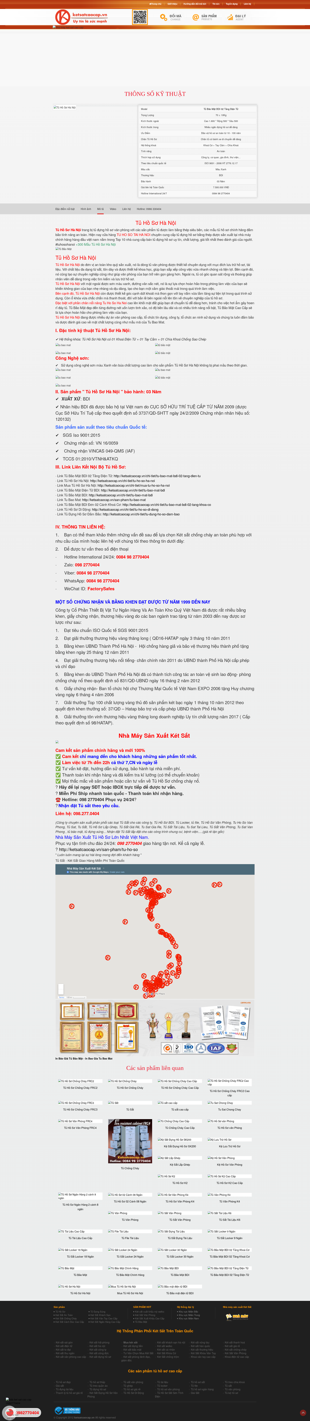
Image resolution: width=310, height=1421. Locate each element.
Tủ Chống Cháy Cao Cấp (180, 1128)
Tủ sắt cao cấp (180, 1109)
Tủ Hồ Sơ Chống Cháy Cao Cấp (180, 1087)
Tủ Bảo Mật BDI (180, 1275)
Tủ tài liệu (162, 1382)
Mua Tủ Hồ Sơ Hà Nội (130, 1293)
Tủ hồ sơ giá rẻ (131, 1389)
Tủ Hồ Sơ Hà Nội (80, 1293)
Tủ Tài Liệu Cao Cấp (80, 1238)
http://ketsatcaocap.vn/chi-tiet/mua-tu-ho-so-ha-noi (134, 485)
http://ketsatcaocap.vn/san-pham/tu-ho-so (98, 849)
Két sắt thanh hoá (235, 1342)
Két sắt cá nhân (166, 1349)
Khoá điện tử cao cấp (237, 1357)
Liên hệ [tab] (126, 209)
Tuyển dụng (232, 3)
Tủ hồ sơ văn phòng (168, 1389)
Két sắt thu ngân (65, 1353)
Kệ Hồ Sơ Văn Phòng (229, 1164)
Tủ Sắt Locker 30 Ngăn (179, 1256)
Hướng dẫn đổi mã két (195, 3)
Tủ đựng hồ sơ (98, 1389)
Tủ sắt (228, 1385)
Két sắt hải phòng (99, 1342)
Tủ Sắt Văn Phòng (180, 1219)
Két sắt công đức (99, 1353)
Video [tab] (113, 209)
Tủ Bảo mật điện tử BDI (180, 1293)
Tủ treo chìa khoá (235, 1382)
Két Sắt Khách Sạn (100, 1315)
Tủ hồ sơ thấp (97, 1382)
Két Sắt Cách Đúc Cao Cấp (69, 1321)
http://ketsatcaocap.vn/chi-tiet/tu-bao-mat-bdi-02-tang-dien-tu (157, 475)
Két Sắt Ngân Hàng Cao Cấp (105, 1321)
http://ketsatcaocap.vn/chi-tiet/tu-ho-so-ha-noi (122, 480)
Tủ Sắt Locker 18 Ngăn (80, 1256)
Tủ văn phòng (232, 1389)
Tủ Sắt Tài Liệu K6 (229, 1219)
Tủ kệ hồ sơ (231, 1393)
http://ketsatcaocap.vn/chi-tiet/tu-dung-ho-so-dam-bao (141, 514)
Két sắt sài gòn (64, 1342)
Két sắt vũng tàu (200, 1342)
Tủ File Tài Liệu (130, 1238)
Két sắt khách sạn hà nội (171, 1342)
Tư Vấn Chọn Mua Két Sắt (138, 1353)
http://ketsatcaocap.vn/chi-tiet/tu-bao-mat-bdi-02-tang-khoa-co (167, 504)
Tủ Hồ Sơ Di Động (133, 1393)
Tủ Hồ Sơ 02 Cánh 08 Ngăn (130, 1201)
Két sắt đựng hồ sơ (100, 1357)
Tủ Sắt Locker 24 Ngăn (130, 1256)
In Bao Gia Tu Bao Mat (98, 1058)
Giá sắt (60, 1385)
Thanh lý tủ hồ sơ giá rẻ (69, 1393)
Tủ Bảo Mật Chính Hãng (130, 1275)
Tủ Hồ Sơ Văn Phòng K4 (180, 1201)
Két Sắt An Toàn (64, 1315)
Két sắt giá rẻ (232, 1346)
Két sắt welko (164, 1346)
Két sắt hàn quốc (200, 1346)
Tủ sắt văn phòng (133, 1382)
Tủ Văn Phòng (130, 1219)
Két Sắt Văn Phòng (145, 1315)
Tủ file (194, 1385)
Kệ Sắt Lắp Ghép (180, 1164)
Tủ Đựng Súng (97, 1311)
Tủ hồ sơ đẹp (63, 1382)
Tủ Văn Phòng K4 (229, 1201)
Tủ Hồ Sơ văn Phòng (229, 1128)
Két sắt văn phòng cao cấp (71, 1357)
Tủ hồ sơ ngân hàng (202, 1389)
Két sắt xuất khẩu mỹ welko (149, 1311)
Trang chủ (156, 3)
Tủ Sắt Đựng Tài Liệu (180, 1238)
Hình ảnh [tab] (86, 209)
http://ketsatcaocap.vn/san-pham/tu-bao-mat (114, 499)
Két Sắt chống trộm (168, 1357)
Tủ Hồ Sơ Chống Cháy (130, 1087)
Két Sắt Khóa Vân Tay (203, 1353)
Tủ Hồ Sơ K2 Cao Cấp (230, 1183)
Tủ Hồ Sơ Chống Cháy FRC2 (80, 1087)
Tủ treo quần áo (99, 1385)
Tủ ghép (128, 1385)
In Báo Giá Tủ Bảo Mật (69, 1058)
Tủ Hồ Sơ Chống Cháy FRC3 (80, 1109)
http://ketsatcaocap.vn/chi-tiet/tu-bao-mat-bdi (133, 490)
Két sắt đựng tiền (133, 1346)
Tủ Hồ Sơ (60, 1311)
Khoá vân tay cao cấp (203, 1357)
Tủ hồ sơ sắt (198, 1382)
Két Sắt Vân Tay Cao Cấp (103, 1318)
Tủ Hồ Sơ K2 (179, 1183)
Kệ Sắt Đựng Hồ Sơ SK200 (180, 1146)
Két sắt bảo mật (132, 1349)
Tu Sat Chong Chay (229, 1109)
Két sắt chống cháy (235, 1349)
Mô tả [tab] (100, 209)
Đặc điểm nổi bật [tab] (65, 209)
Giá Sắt (195, 1393)
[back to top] (303, 1413)
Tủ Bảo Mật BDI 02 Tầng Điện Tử (221, 109)
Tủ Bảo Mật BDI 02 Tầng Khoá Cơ (230, 1256)
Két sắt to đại (63, 1349)
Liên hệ (247, 3)
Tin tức (216, 3)
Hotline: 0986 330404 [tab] (149, 209)
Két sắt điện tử (64, 1346)
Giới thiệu (172, 3)
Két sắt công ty (98, 1349)
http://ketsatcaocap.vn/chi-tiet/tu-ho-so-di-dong (125, 509)
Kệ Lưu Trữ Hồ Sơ (229, 1146)
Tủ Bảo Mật (80, 1275)
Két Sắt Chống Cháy (66, 1318)
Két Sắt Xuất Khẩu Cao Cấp (149, 1318)
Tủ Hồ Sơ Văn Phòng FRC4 (80, 1128)
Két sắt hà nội (97, 1346)
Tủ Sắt (130, 1109)
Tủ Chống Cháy (130, 1168)
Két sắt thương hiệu (202, 1349)
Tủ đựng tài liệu (64, 1389)
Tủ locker (162, 1385)
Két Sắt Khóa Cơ (166, 1353)
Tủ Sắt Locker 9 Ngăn (229, 1238)
